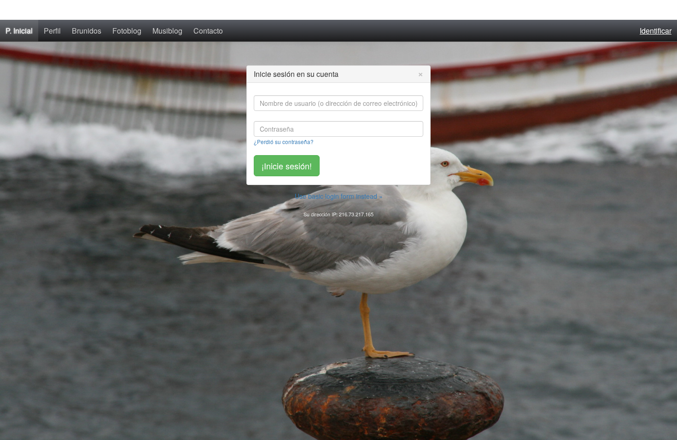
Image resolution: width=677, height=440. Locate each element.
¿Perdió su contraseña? (284, 141)
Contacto (208, 30)
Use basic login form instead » (339, 196)
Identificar (655, 30)
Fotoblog (126, 30)
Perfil (52, 30)
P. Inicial (19, 30)
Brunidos (86, 30)
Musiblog (167, 30)
